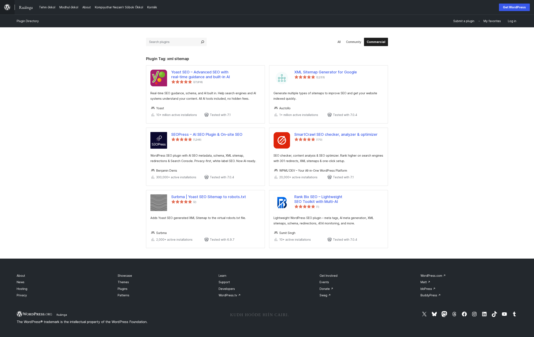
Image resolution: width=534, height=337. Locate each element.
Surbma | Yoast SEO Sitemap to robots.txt (208, 197)
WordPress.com (433, 275)
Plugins (122, 288)
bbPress (428, 288)
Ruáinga (62, 314)
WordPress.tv (230, 295)
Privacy (22, 295)
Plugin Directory (28, 21)
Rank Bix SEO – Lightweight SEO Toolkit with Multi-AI (318, 199)
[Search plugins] (202, 42)
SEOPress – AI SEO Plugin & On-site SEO (206, 134)
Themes (123, 282)
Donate (326, 288)
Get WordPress (514, 7)
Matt (425, 282)
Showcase (125, 275)
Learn (222, 275)
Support (224, 282)
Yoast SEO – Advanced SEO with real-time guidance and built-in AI (200, 74)
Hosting (22, 288)
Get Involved (329, 275)
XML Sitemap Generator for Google (325, 72)
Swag (325, 295)
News (20, 282)
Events (324, 282)
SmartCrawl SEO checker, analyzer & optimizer (336, 134)
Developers (227, 288)
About (21, 275)
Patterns (123, 295)
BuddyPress (431, 295)
